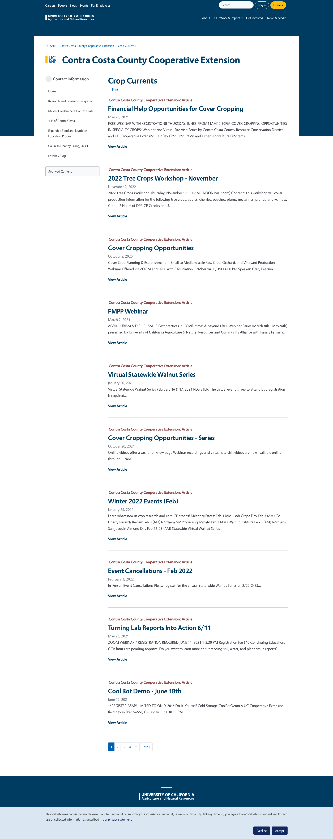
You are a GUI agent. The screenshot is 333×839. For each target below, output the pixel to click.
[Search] (251, 5)
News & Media (276, 18)
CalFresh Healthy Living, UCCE (68, 146)
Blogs (73, 5)
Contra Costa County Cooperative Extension (86, 46)
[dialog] (166, 823)
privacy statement (120, 819)
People (62, 5)
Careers (50, 5)
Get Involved (254, 18)
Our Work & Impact (227, 18)
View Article (117, 146)
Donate (278, 5)
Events (84, 5)
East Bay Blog (57, 156)
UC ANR (50, 46)
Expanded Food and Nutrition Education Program (67, 133)
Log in (262, 5)
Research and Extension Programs (70, 101)
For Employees (100, 5)
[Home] (69, 18)
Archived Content (60, 171)
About (206, 18)
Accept (279, 831)
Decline (262, 831)
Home (52, 91)
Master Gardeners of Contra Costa (70, 111)
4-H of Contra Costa (61, 121)
